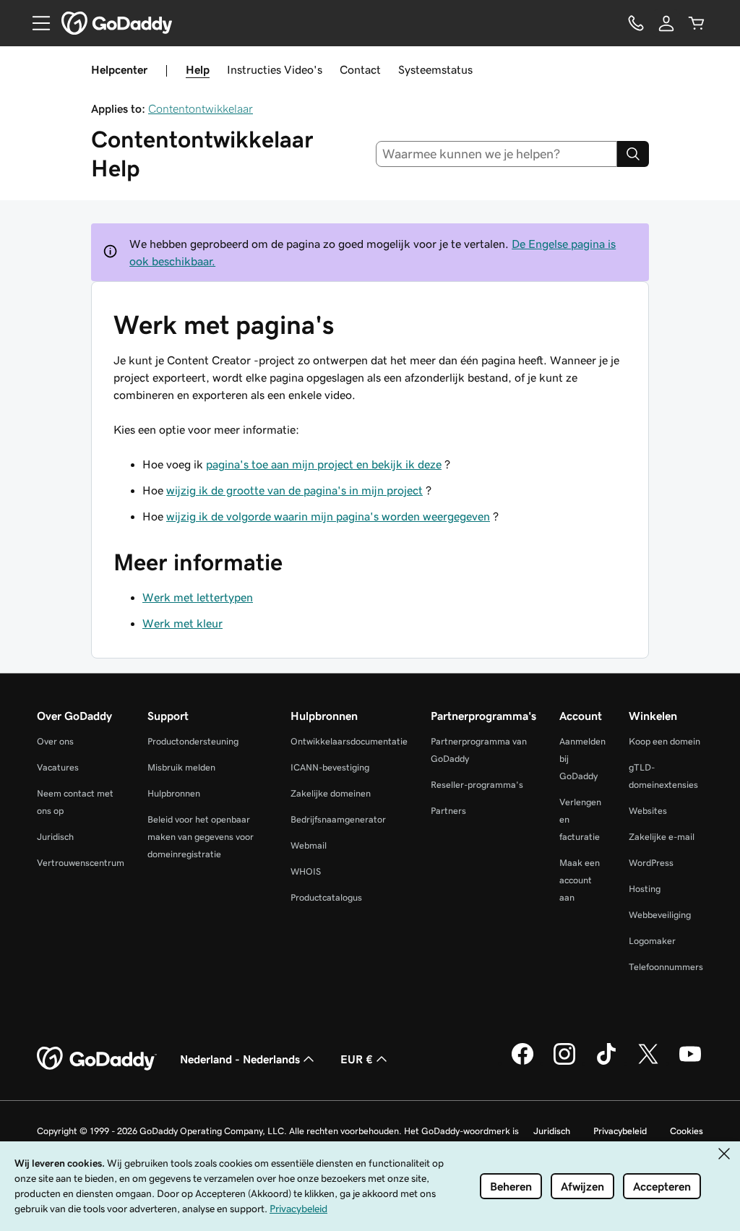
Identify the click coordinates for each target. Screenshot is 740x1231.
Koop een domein (664, 741)
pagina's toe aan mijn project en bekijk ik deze (324, 464)
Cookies (686, 1131)
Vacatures (58, 767)
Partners (448, 810)
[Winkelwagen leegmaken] (697, 23)
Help (198, 69)
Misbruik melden (181, 767)
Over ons (55, 741)
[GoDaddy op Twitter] (648, 1062)
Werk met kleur (182, 623)
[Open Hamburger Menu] (35, 23)
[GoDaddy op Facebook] (522, 1062)
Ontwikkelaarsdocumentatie (349, 741)
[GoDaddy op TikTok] (606, 1062)
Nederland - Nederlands (240, 1059)
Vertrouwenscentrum (80, 862)
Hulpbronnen (173, 793)
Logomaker (652, 940)
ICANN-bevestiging (330, 767)
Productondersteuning (192, 741)
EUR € (356, 1059)
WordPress (651, 862)
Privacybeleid (620, 1131)
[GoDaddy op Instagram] (564, 1062)
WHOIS (306, 871)
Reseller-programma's (477, 784)
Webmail (309, 845)
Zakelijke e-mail (661, 836)
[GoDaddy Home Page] (97, 1059)
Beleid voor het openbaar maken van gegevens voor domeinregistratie (200, 837)
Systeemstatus (435, 69)
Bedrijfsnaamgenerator (338, 819)
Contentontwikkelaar (200, 108)
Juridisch (55, 836)
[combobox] (496, 153)
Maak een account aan (579, 880)
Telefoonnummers (666, 966)
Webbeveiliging (660, 914)
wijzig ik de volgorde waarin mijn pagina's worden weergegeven (328, 516)
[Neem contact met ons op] (636, 23)
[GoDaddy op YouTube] (690, 1062)
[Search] (633, 154)
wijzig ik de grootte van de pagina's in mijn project (294, 490)
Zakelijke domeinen (331, 793)
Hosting (645, 888)
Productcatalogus (326, 897)
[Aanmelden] (666, 23)
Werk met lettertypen (197, 597)
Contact (360, 69)
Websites (648, 810)
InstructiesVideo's (274, 69)
